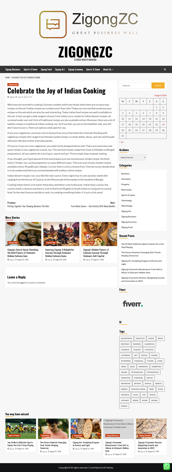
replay (150, 378)
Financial (139, 361)
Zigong (12, 97)
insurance (143, 367)
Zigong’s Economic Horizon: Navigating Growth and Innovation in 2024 (143, 279)
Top (144, 395)
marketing (156, 367)
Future (150, 361)
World (124, 406)
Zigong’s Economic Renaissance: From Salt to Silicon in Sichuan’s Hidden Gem (141, 271)
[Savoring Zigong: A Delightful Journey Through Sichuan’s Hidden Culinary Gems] (61, 234)
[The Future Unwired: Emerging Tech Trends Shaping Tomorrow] (53, 429)
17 (122, 124)
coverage (125, 355)
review (137, 383)
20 (143, 124)
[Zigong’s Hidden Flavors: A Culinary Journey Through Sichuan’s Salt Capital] (99, 234)
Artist (151, 338)
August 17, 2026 (98, 259)
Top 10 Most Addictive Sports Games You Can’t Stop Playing (142, 245)
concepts (149, 350)
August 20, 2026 (60, 259)
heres (123, 367)
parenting (125, 378)
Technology (126, 200)
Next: (93, 204)
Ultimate (125, 400)
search (158, 383)
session (124, 389)
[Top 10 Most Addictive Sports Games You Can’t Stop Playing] (20, 429)
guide (159, 361)
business (137, 344)
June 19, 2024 (23, 97)
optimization (153, 372)
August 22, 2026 (22, 259)
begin (160, 338)
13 (143, 118)
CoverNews (94, 467)
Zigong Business (12, 69)
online (124, 372)
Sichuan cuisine (138, 389)
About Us (107, 69)
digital (144, 355)
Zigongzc (85, 51)
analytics (140, 338)
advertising (126, 338)
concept (137, 350)
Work (144, 400)
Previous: (28, 204)
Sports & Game (30, 69)
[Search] (165, 69)
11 (129, 118)
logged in (23, 282)
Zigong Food (46, 69)
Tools (135, 395)
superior (125, 395)
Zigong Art (60, 69)
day (135, 355)
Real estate (126, 189)
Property (125, 184)
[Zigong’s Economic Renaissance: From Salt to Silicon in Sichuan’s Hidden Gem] (118, 429)
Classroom (149, 344)
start (151, 389)
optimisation (137, 372)
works (154, 400)
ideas (132, 367)
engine (154, 355)
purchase (138, 378)
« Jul (121, 142)
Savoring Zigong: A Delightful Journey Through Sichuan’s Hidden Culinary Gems (59, 253)
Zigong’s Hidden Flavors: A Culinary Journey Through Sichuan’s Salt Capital (96, 253)
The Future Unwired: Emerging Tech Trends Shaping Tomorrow (141, 254)
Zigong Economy (75, 69)
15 (156, 118)
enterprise (126, 361)
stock (160, 389)
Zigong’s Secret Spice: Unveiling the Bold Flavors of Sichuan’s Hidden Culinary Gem (22, 253)
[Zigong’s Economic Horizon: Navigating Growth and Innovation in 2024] (151, 429)
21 (150, 124)
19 (136, 124)
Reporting (125, 383)
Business (125, 173)
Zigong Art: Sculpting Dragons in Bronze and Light (141, 262)
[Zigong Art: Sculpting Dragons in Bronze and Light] (86, 429)
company (125, 350)
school (148, 383)
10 (122, 118)
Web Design (126, 206)
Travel (152, 395)
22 (156, 124)
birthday (125, 344)
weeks (135, 400)
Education (126, 179)
